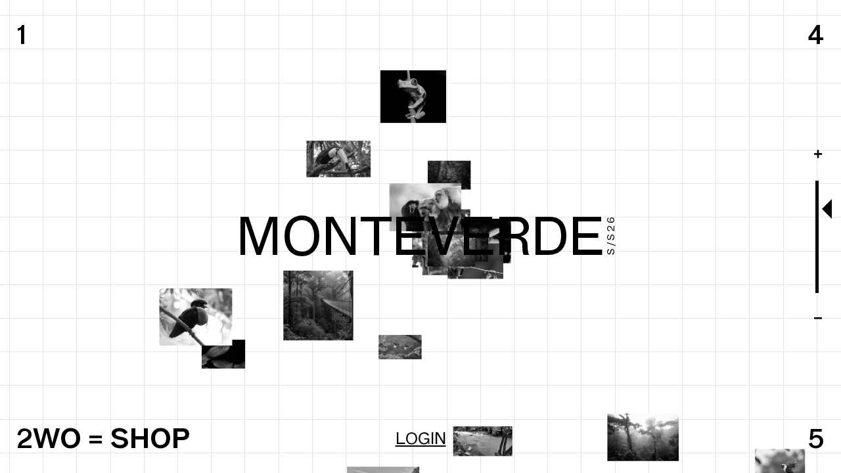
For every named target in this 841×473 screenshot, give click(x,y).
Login (421, 438)
